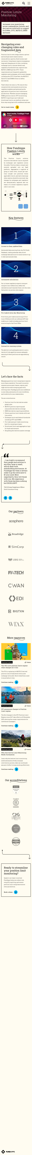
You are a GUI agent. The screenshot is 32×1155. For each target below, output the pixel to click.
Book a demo (8, 892)
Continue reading (7, 682)
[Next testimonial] (10, 498)
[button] (5, 498)
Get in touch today (7, 107)
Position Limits (7, 662)
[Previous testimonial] (5, 498)
